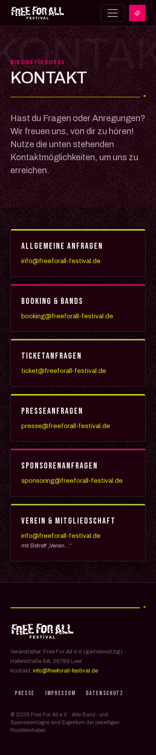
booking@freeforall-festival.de (67, 316)
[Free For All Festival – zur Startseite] (37, 13)
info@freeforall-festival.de (61, 260)
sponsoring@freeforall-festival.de (72, 480)
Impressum (60, 693)
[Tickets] (137, 13)
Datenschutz (104, 693)
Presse (25, 693)
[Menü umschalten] (113, 13)
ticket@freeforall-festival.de (63, 370)
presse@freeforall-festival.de (65, 425)
